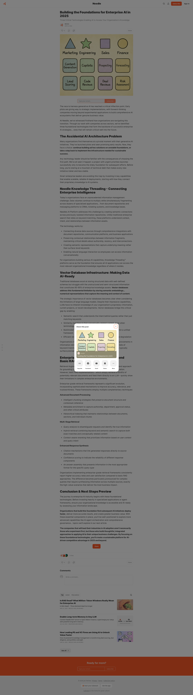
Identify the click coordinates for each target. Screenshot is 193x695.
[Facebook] (88, 363)
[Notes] (105, 363)
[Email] (96, 363)
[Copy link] (79, 363)
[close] (115, 326)
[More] (113, 363)
